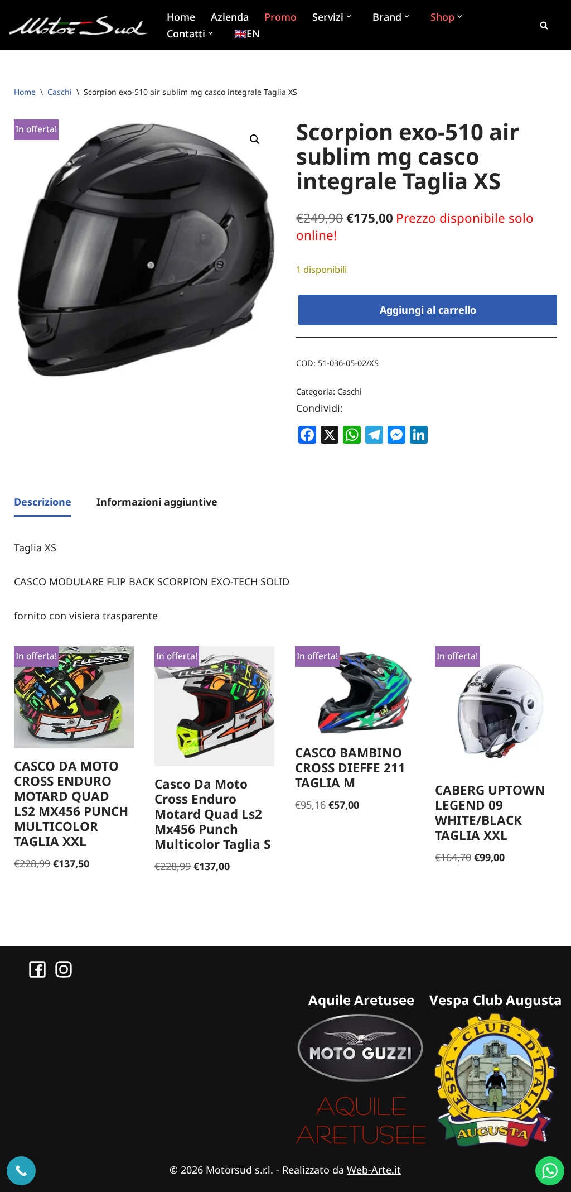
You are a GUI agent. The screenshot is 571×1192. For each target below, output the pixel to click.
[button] (350, 16)
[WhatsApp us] (549, 1170)
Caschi (59, 91)
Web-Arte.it (374, 1169)
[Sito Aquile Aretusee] (361, 1143)
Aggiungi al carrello (428, 309)
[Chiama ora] (21, 1170)
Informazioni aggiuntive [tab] (156, 501)
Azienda (230, 16)
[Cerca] (543, 25)
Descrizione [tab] (42, 501)
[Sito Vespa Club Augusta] (495, 1143)
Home (181, 16)
